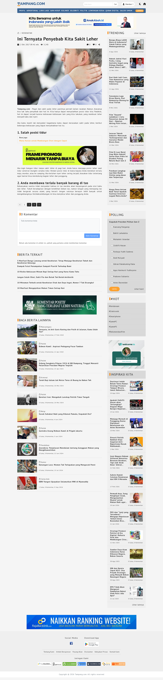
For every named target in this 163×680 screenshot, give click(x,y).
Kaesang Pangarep (121, 227)
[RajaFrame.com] (57, 664)
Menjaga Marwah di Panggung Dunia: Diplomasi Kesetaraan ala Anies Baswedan (119, 423)
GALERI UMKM (126, 11)
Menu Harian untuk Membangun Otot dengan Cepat (43, 141)
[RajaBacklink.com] (44, 664)
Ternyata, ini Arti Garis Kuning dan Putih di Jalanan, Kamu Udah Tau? (68, 330)
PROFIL (22, 11)
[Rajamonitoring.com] (82, 664)
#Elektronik (114, 311)
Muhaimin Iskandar (121, 239)
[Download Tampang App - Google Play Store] (91, 644)
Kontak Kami (115, 652)
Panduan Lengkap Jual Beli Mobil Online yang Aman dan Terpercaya (117, 174)
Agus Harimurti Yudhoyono (124, 270)
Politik (43, 344)
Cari (115, 4)
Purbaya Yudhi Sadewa (123, 252)
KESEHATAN (27, 33)
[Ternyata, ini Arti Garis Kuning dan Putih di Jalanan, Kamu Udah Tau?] (27, 331)
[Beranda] (144, 4)
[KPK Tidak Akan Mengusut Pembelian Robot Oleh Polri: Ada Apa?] (136, 591)
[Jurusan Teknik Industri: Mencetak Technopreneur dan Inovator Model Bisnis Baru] (137, 137)
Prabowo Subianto (121, 276)
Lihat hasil (139, 289)
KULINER (65, 11)
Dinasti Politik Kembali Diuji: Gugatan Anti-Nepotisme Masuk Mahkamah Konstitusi (118, 442)
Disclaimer (88, 652)
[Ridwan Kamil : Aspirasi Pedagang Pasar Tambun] (27, 347)
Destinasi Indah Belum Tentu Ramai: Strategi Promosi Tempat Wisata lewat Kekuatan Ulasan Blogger (119, 386)
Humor (43, 462)
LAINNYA (139, 11)
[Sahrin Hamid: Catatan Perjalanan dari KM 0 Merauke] (136, 479)
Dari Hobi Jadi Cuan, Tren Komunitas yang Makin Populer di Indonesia (119, 80)
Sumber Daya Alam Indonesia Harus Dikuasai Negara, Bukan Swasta (118, 553)
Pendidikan (45, 445)
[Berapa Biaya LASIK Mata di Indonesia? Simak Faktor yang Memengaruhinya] (137, 44)
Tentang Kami (49, 652)
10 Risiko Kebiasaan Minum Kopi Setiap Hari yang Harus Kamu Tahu (48, 272)
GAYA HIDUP (55, 11)
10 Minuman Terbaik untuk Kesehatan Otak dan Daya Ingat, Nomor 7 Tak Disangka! (55, 283)
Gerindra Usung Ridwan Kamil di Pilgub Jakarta (60, 431)
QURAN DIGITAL (112, 11)
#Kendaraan (114, 306)
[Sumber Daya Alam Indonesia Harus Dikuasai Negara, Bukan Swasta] (136, 554)
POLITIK (83, 11)
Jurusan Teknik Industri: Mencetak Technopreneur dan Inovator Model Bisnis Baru (118, 137)
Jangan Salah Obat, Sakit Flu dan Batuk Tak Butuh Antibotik (45, 277)
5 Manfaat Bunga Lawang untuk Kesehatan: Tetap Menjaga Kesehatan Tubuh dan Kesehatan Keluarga (54, 262)
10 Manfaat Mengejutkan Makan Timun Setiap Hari (41, 288)
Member (128, 4)
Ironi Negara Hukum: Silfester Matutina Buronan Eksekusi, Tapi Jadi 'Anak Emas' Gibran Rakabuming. (119, 460)
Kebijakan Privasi (101, 652)
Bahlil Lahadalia (120, 233)
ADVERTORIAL (32, 11)
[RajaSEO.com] (106, 664)
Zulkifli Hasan (119, 245)
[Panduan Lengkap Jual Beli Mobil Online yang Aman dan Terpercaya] (137, 175)
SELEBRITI (74, 11)
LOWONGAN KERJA (96, 11)
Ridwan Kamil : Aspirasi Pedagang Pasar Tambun (61, 346)
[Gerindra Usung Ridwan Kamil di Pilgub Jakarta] (27, 432)
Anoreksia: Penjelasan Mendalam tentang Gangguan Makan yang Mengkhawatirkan (69, 449)
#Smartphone (115, 316)
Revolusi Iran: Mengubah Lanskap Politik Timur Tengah (64, 397)
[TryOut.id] (118, 664)
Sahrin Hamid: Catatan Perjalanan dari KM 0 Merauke (119, 477)
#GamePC (113, 321)
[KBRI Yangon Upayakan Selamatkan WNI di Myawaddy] (27, 483)
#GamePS (113, 327)
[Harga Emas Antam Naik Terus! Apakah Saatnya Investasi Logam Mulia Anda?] (137, 194)
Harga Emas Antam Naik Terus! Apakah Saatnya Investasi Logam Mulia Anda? (118, 192)
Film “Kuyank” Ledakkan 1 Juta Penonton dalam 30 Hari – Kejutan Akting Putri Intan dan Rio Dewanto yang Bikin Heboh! (118, 119)
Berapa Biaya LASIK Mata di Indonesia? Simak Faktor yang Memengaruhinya (118, 43)
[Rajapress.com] (94, 664)
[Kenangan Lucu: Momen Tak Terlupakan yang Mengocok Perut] (27, 466)
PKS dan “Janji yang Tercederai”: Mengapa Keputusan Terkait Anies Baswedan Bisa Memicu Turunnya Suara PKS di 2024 (119, 516)
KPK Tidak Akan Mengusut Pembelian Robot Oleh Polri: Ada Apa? (118, 591)
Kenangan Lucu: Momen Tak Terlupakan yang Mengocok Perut (67, 465)
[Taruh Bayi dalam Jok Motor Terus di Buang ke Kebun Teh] (27, 381)
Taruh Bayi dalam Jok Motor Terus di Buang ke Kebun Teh (65, 380)
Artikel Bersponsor (63, 652)
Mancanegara (46, 327)
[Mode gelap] (140, 4)
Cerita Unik (45, 479)
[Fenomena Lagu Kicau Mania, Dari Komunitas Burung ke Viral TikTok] (137, 100)
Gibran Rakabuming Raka (124, 264)
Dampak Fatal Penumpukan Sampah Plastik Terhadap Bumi (44, 266)
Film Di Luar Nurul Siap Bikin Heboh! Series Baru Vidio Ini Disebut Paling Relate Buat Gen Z (118, 156)
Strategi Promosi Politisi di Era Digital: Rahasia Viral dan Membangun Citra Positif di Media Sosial (118, 535)
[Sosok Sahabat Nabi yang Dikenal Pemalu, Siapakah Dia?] (27, 415)
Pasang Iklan (78, 652)
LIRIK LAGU (44, 11)
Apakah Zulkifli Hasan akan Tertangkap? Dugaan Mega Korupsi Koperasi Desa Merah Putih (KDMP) (118, 404)
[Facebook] (71, 643)
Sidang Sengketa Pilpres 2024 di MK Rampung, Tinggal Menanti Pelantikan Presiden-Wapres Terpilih (68, 364)
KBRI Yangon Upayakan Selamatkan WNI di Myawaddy (63, 482)
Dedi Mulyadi (119, 258)
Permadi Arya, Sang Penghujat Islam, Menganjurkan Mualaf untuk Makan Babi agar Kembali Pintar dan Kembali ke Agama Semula (119, 498)
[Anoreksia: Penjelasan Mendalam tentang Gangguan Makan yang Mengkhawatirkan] (27, 449)
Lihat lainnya (140, 33)
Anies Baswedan (120, 283)
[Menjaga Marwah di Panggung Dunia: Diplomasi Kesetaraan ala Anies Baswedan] (136, 423)
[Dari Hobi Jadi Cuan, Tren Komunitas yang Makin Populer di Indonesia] (137, 81)
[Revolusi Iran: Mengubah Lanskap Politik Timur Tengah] (27, 398)
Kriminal (44, 378)
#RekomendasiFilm (117, 332)
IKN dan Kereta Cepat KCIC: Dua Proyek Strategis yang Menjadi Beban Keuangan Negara (119, 572)
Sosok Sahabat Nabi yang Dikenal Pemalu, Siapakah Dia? (65, 414)
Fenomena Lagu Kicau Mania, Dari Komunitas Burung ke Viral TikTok (119, 99)
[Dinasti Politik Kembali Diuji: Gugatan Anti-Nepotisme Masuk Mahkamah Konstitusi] (136, 442)
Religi (43, 411)
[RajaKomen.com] (69, 664)
